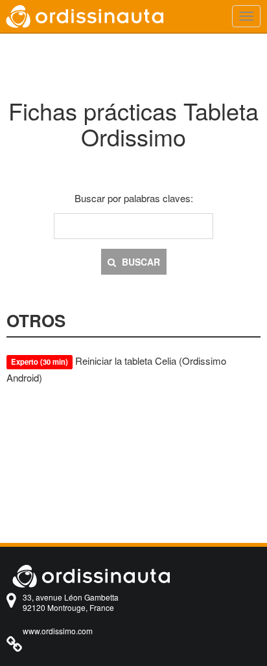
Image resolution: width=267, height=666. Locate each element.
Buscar (139, 261)
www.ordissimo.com (58, 630)
